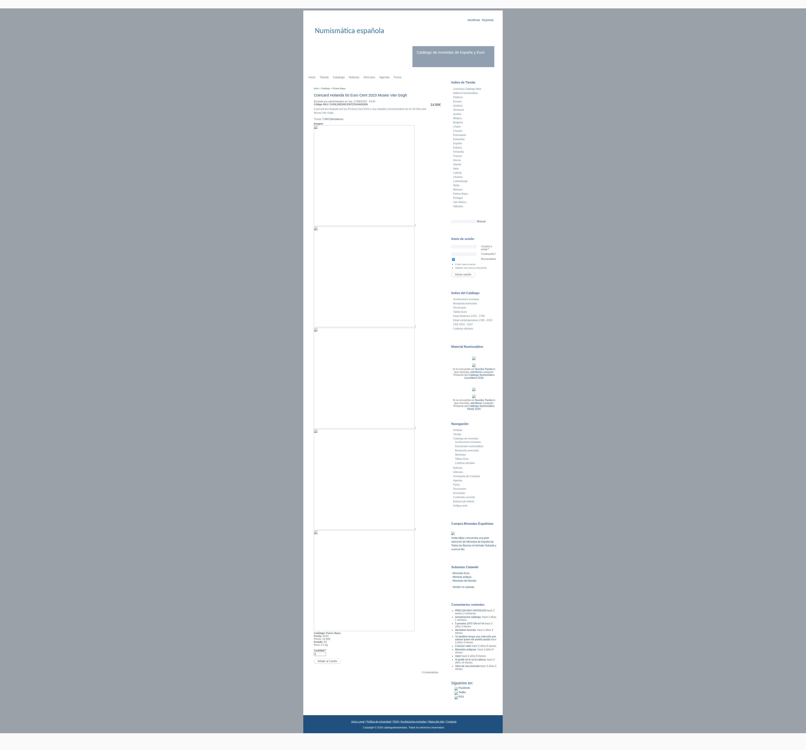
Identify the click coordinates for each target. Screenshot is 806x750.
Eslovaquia (459, 135)
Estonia (457, 147)
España (457, 143)
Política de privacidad (378, 721)
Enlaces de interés (463, 501)
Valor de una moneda (467, 666)
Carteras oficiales (463, 328)
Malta (456, 185)
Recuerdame (488, 259)
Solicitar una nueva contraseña (471, 268)
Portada (457, 430)
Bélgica (457, 118)
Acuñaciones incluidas (466, 299)
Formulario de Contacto (466, 476)
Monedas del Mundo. (465, 580)
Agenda (384, 77)
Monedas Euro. (461, 573)
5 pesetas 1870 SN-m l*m (469, 623)
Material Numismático (465, 93)
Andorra (457, 105)
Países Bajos (339, 88)
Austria (457, 114)
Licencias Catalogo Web (467, 88)
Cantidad (320, 650)
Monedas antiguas (466, 649)
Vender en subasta (463, 587)
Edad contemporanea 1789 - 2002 (472, 320)
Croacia (457, 130)
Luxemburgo (460, 181)
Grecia (457, 160)
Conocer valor (463, 646)
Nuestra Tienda (484, 369)
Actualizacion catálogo (468, 617)
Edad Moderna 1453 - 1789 (469, 316)
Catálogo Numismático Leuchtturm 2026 (479, 376)
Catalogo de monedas (466, 438)
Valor (458, 656)
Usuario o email (486, 248)
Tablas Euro (460, 311)
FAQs (396, 721)
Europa (457, 101)
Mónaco (457, 189)
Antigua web (460, 505)
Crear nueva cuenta (465, 264)
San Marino (459, 202)
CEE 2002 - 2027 (463, 324)
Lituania (457, 177)
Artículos (369, 77)
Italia (456, 168)
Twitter (462, 692)
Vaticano (458, 206)
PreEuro (458, 97)
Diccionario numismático (469, 446)
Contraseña (488, 254)
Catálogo (325, 88)
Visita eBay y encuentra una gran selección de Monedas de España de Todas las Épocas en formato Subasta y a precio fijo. (473, 543)
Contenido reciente (464, 497)
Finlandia (458, 151)
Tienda (324, 77)
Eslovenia (458, 139)
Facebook (464, 687)
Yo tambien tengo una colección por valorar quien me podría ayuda (475, 638)
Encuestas (459, 493)
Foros (398, 77)
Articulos (458, 472)
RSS (461, 696)
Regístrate (488, 20)
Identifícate (474, 20)
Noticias (354, 77)
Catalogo (339, 77)
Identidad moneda (465, 630)
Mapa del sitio (436, 721)
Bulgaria (458, 122)
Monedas (460, 454)
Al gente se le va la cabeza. (470, 659)
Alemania (458, 109)
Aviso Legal (358, 721)
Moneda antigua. (462, 577)
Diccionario (459, 307)
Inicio (312, 77)
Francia (457, 156)
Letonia (457, 172)
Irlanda (457, 164)
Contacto (451, 721)
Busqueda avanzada (465, 303)
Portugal (458, 198)
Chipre (457, 126)
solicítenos (476, 372)
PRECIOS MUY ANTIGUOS (470, 610)
